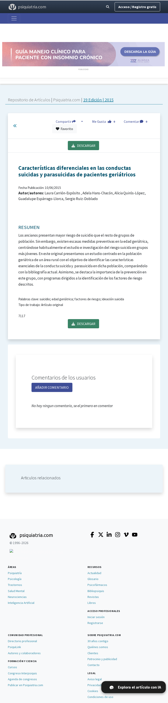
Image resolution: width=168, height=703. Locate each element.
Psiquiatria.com (67, 99)
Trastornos (15, 585)
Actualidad (94, 573)
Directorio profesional (22, 641)
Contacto (94, 665)
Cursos (12, 667)
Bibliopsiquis (96, 591)
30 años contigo (98, 641)
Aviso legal (95, 679)
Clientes (93, 653)
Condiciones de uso (100, 697)
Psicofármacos (97, 585)
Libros (92, 603)
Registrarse (95, 623)
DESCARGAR (85, 145)
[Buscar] (107, 7)
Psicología (14, 579)
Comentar (135, 121)
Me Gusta (103, 121)
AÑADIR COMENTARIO (52, 387)
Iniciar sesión (96, 617)
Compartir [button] (64, 121)
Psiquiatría (15, 573)
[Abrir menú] (14, 18)
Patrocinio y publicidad (102, 659)
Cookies (93, 691)
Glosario (93, 579)
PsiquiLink (14, 647)
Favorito (66, 129)
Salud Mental (16, 591)
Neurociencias (17, 597)
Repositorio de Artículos (29, 99)
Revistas (93, 597)
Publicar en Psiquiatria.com (25, 685)
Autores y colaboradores (24, 653)
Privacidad (94, 685)
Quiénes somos (98, 647)
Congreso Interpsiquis (22, 673)
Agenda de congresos (22, 679)
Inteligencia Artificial (21, 603)
